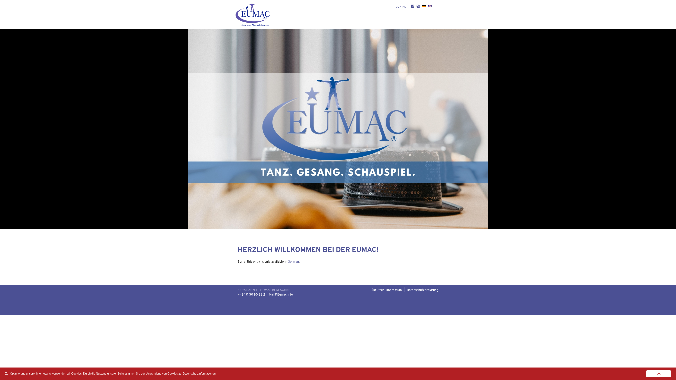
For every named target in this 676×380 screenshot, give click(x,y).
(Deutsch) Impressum (387, 290)
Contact (402, 7)
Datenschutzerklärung (422, 290)
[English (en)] (430, 7)
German (293, 262)
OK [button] (659, 373)
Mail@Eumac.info (281, 294)
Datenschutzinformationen (199, 373)
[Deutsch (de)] (424, 7)
